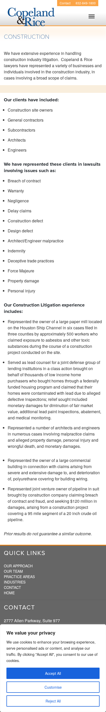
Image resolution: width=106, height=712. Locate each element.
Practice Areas (19, 576)
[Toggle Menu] (92, 21)
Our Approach (18, 565)
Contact (65, 3)
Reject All (53, 701)
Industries (14, 582)
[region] (53, 668)
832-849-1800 (86, 3)
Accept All (53, 673)
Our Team (13, 571)
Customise (53, 687)
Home (9, 592)
